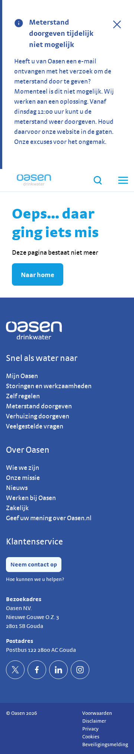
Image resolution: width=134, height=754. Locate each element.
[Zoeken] (97, 180)
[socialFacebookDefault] (37, 669)
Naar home (37, 275)
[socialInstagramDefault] (80, 669)
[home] (34, 180)
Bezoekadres (23, 599)
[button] (122, 180)
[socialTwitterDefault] (15, 669)
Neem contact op (33, 564)
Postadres (19, 640)
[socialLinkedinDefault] (58, 669)
